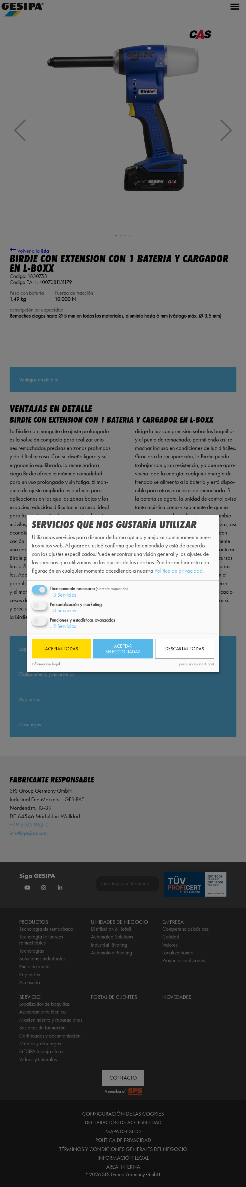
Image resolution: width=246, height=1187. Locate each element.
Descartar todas (184, 649)
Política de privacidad (178, 570)
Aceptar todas (61, 649)
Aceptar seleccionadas (122, 648)
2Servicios (63, 626)
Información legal (46, 664)
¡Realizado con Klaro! (196, 664)
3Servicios (63, 595)
